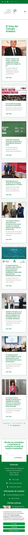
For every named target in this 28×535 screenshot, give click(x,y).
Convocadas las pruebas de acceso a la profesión (13, 105)
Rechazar (13, 527)
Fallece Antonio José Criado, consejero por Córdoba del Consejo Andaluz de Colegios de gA (13, 62)
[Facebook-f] (2, 1)
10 (11, 425)
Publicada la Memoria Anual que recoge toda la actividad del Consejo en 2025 (14, 142)
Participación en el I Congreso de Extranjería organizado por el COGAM (14, 183)
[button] (25, 11)
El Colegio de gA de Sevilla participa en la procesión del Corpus (18, 508)
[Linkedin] (7, 1)
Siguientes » (16, 425)
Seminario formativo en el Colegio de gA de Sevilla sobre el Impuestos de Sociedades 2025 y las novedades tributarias (14, 315)
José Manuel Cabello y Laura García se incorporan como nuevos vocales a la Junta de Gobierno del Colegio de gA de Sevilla (13, 225)
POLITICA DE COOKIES (18, 519)
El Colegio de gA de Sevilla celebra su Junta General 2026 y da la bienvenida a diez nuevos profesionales (13, 358)
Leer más (9, 78)
